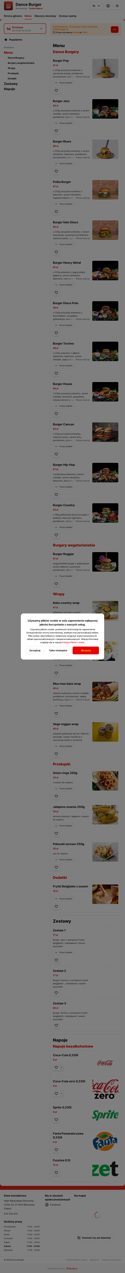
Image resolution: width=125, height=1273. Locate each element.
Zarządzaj (34, 650)
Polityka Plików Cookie (73, 642)
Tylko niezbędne (58, 650)
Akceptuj (86, 650)
